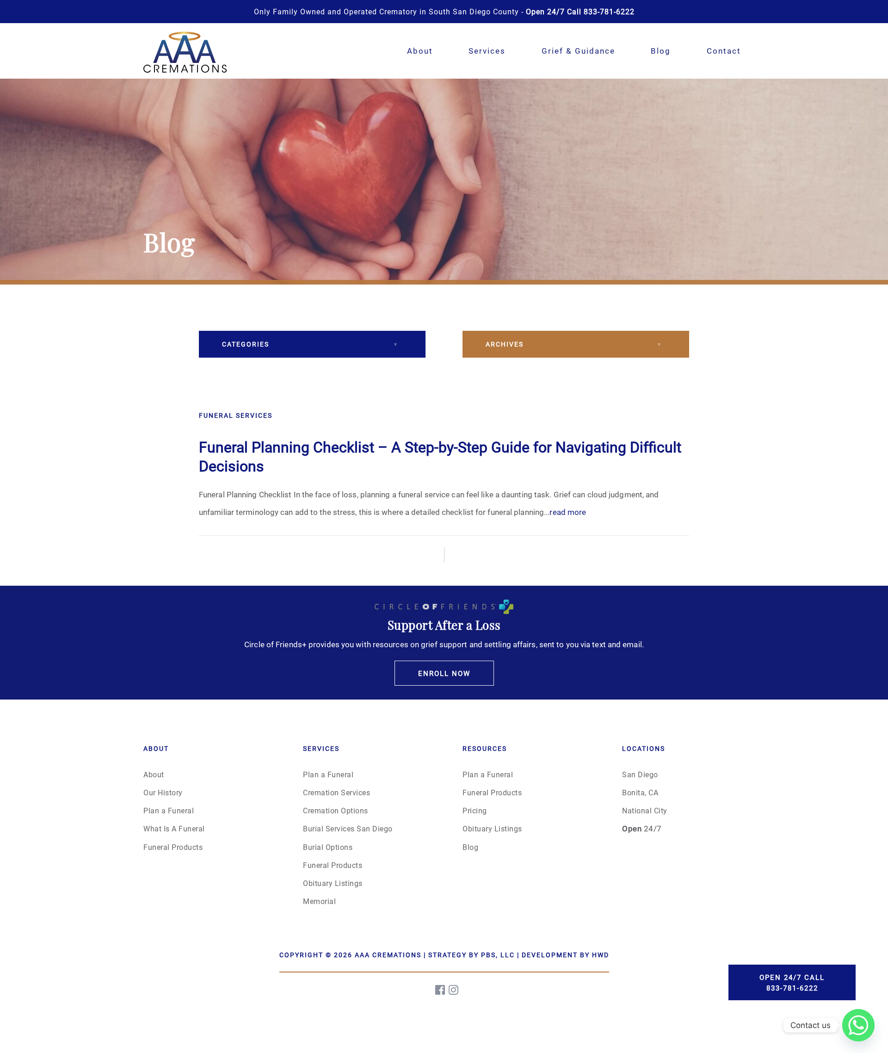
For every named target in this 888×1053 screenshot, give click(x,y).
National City (644, 810)
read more (567, 512)
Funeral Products (173, 847)
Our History (163, 792)
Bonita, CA (640, 792)
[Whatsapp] (858, 1025)
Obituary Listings (333, 883)
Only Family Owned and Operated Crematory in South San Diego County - (444, 11)
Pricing (474, 810)
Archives (505, 344)
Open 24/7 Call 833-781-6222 (792, 982)
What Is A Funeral (174, 828)
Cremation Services (336, 792)
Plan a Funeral (168, 810)
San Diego (640, 774)
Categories (245, 344)
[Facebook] (440, 990)
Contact (724, 50)
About (420, 50)
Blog (661, 50)
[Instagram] (454, 990)
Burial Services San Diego (348, 828)
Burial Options (327, 847)
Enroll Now (444, 673)
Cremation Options (335, 810)
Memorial (319, 901)
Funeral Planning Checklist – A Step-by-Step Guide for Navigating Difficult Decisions (440, 456)
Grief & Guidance (578, 50)
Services (487, 50)
